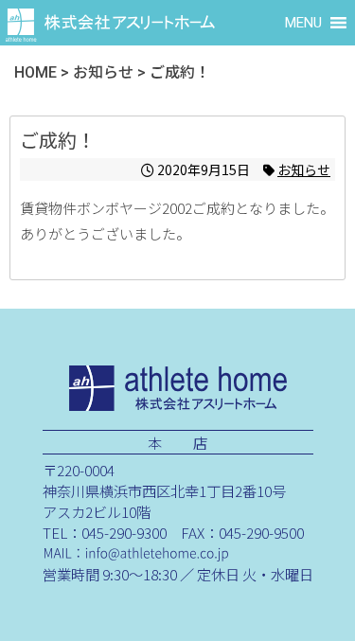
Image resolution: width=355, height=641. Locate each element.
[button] (303, 22)
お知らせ (303, 169)
